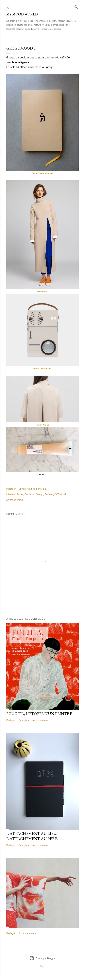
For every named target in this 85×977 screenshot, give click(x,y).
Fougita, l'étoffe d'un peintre (39, 713)
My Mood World (22, 14)
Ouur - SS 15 (42, 425)
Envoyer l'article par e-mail (33, 489)
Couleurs (29, 494)
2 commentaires (27, 933)
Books (20, 494)
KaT (56, 494)
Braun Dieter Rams (42, 368)
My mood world (14, 500)
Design (39, 494)
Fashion (48, 494)
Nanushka (42, 291)
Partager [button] (11, 489)
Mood (63, 494)
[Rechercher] (76, 6)
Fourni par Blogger (46, 958)
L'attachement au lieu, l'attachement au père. (32, 836)
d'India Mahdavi (42, 173)
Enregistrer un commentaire (33, 720)
